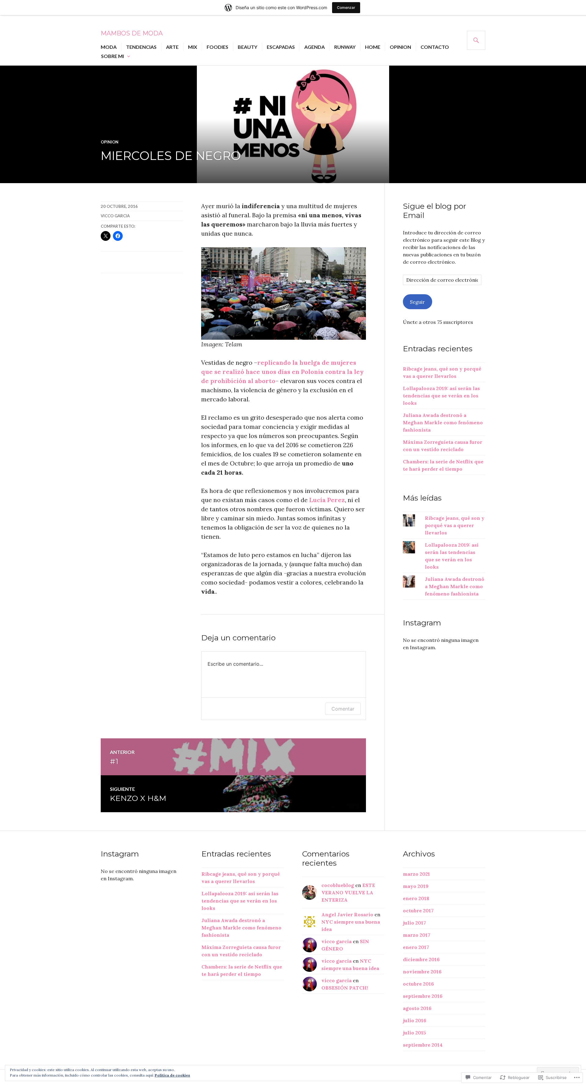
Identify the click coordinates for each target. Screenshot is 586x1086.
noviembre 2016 (422, 971)
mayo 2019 (416, 886)
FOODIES (217, 47)
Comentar (342, 709)
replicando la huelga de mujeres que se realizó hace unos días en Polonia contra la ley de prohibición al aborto (282, 372)
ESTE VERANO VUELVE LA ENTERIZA (348, 892)
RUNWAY (345, 47)
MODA (109, 47)
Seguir (417, 302)
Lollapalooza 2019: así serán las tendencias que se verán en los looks (441, 395)
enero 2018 (416, 898)
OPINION (400, 47)
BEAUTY (247, 47)
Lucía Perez (327, 500)
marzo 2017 (416, 935)
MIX (192, 47)
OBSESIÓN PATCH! (344, 988)
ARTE (172, 47)
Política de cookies (172, 1075)
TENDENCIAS (141, 47)
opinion (109, 141)
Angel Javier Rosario (347, 914)
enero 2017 (416, 947)
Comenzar (346, 7)
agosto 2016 (417, 1008)
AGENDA (314, 47)
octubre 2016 (418, 984)
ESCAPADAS (281, 47)
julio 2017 (414, 923)
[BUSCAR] (476, 40)
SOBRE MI (112, 56)
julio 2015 (414, 1033)
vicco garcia (115, 215)
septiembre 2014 (423, 1045)
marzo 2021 (416, 874)
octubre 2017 (418, 910)
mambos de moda (132, 33)
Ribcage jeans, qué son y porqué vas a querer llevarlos (454, 525)
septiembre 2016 (423, 996)
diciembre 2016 (421, 959)
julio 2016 (414, 1020)
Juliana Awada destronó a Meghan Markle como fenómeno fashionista (443, 422)
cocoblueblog (337, 885)
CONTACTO (435, 47)
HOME (372, 47)
